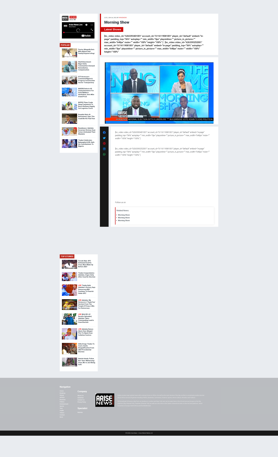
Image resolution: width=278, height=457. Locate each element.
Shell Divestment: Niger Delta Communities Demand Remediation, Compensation (86, 66)
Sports (62, 406)
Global (62, 395)
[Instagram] (117, 206)
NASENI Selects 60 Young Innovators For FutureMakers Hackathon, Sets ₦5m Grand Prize (86, 92)
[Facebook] (115, 206)
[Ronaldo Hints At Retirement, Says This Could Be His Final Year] (69, 114)
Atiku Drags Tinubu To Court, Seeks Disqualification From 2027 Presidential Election (86, 348)
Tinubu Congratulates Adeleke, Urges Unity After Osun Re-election (86, 275)
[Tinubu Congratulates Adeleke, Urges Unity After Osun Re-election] (69, 272)
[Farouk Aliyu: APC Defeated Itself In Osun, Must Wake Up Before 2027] (69, 260)
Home (62, 391)
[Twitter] (116, 206)
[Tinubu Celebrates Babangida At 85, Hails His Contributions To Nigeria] (69, 139)
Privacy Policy (82, 402)
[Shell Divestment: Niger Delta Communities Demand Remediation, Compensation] (69, 61)
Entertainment (64, 404)
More (61, 417)
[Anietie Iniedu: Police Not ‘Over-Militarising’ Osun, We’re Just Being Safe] (69, 358)
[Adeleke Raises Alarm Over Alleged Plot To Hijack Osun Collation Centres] (69, 328)
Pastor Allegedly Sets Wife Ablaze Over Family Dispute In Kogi (86, 51)
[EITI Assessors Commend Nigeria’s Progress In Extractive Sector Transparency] (69, 76)
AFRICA (62, 397)
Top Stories (67, 256)
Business (62, 399)
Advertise (81, 397)
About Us (81, 395)
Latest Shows (112, 29)
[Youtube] (119, 206)
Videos (62, 412)
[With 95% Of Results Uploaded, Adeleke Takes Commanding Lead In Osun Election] (69, 313)
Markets (80, 412)
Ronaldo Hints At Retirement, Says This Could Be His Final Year (86, 116)
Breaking (62, 393)
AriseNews (123, 17)
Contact (62, 415)
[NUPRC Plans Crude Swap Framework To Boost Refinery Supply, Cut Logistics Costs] (69, 102)
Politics (62, 402)
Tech (61, 408)
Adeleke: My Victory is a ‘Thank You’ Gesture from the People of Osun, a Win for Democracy (86, 304)
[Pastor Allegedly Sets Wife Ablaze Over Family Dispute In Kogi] (69, 49)
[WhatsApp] (118, 206)
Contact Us (81, 400)
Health (62, 410)
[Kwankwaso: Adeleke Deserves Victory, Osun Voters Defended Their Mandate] (69, 127)
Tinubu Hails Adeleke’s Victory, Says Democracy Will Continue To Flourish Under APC (86, 289)
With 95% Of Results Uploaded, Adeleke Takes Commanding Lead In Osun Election (86, 318)
